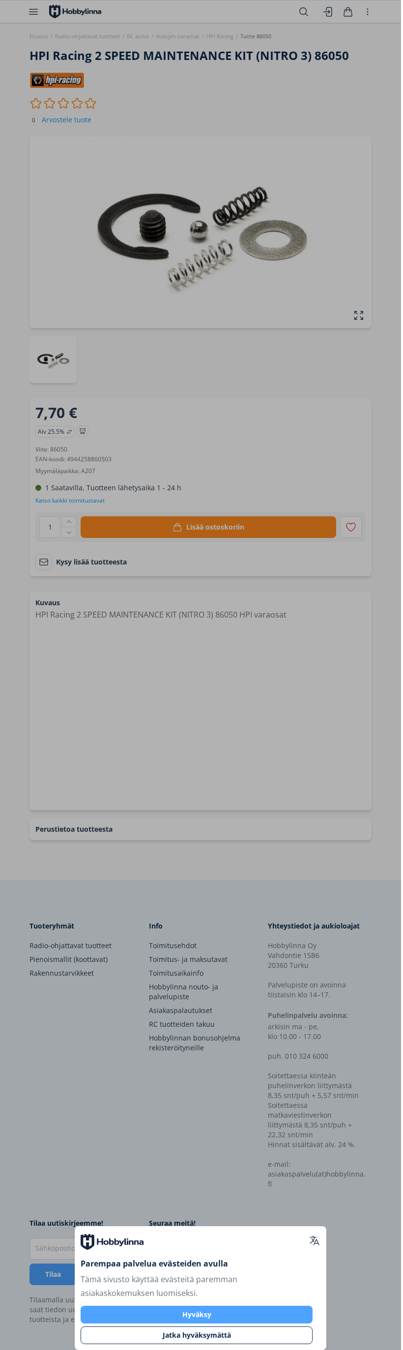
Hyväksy (196, 1314)
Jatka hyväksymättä (197, 1335)
